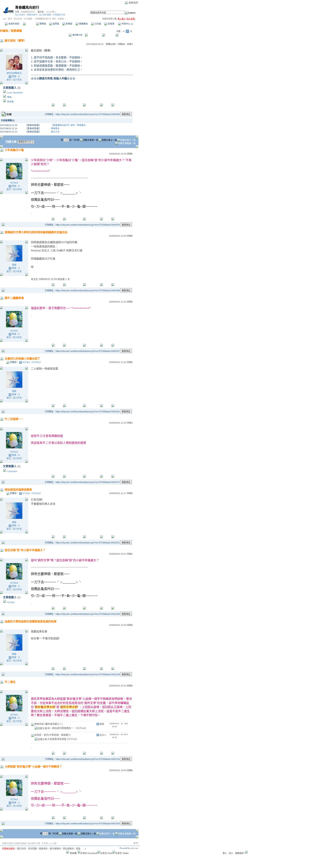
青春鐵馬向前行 (27, 7)
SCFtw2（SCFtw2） (32, 362)
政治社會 (18, 19)
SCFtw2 (14, 183)
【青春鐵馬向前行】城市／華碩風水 (68, 125)
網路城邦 (133, 2)
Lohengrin (12, 471)
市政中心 (127, 24)
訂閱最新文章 (59, 15)
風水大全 (55, 132)
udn (4, 19)
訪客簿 (110, 24)
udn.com (134, 848)
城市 (10, 19)
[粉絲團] (67, 852)
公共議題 (28, 19)
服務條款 (43, 848)
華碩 (9, 97)
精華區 (42, 24)
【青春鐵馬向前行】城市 (45, 19)
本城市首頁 (13, 24)
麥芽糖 (10, 101)
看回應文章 (77, 35)
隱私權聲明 (68, 848)
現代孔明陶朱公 (14, 73)
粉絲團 (73, 853)
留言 (9, 79)
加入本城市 (20, 15)
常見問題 (32, 848)
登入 (225, 853)
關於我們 (21, 848)
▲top (135, 842)
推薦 (130, 44)
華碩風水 (55, 128)
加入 (231, 853)
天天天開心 (51, 12)
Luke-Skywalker (15, 92)
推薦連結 (83, 24)
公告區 (97, 24)
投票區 (55, 24)
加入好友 (17, 79)
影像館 (68, 24)
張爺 (14, 265)
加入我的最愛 (45, 15)
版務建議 (16, 30)
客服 (78, 848)
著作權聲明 (55, 848)
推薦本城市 (32, 15)
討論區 (29, 24)
